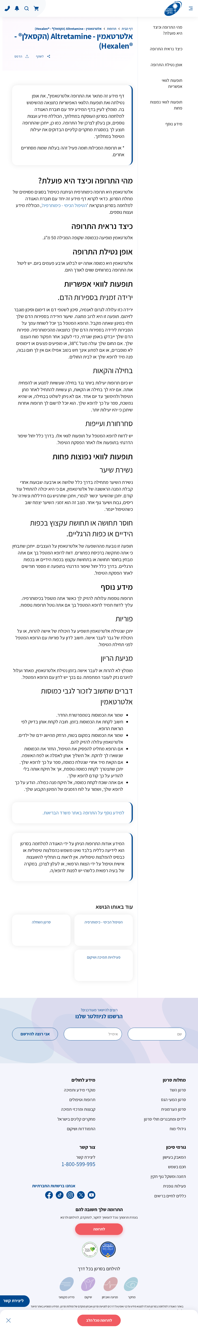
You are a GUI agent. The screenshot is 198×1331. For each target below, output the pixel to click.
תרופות (111, 28)
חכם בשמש (177, 1166)
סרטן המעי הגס (173, 1099)
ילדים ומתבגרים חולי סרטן (165, 1119)
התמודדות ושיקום (81, 1128)
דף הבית (127, 28)
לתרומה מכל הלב (99, 1320)
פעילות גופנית (174, 1186)
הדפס (18, 56)
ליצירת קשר (13, 1300)
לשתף (40, 56)
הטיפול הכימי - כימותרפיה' (64, 205)
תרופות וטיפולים (82, 1099)
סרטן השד (178, 1090)
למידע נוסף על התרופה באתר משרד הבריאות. (83, 813)
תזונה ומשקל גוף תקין (168, 1176)
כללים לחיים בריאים (170, 1196)
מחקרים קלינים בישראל (76, 1119)
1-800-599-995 (78, 1164)
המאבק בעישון (174, 1157)
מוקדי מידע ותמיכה (79, 1090)
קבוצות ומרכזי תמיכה (78, 1109)
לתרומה (99, 1229)
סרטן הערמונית (173, 1109)
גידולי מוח (178, 1128)
